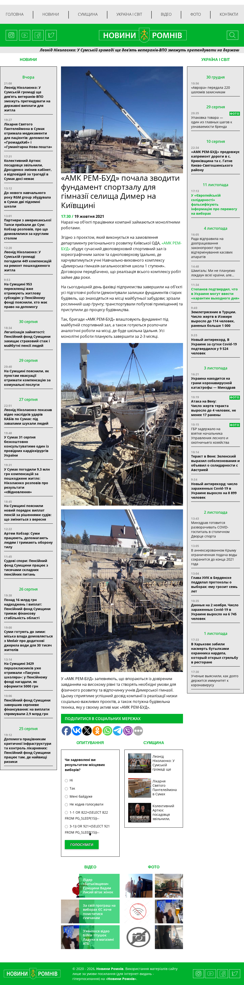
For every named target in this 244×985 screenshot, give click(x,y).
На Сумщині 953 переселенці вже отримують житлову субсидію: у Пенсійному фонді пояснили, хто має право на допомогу (25, 295)
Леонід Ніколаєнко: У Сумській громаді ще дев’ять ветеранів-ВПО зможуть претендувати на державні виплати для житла (27, 98)
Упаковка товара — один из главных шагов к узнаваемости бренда (211, 122)
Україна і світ (129, 14)
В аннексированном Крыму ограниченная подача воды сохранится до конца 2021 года (214, 557)
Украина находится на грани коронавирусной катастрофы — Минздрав (213, 383)
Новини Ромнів (121, 978)
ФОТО (153, 867)
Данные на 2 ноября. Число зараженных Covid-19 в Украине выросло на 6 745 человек (215, 612)
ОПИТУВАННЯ (90, 743)
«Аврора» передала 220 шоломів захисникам (210, 89)
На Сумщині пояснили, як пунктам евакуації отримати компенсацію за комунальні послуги (27, 378)
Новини (50, 14)
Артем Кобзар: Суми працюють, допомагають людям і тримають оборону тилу (28, 540)
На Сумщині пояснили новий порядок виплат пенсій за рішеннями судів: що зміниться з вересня (27, 512)
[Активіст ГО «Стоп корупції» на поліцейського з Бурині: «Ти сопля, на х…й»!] (138, 937)
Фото (195, 14)
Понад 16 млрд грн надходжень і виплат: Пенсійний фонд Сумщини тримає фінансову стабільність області (27, 608)
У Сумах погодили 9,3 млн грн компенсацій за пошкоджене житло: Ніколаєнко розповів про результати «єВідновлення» (27, 480)
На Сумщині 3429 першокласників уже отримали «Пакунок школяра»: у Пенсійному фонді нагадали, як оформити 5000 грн (25, 674)
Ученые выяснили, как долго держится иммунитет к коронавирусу (214, 680)
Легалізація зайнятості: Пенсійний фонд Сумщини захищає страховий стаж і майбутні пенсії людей (27, 339)
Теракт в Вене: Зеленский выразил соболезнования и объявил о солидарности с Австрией (215, 463)
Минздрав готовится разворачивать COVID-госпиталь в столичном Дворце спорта (210, 529)
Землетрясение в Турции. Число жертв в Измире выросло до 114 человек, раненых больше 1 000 (213, 319)
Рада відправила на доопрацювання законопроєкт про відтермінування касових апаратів (212, 247)
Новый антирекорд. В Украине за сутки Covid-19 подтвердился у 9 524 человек (214, 346)
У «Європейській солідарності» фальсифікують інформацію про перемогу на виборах (214, 204)
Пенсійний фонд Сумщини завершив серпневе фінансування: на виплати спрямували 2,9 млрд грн (27, 707)
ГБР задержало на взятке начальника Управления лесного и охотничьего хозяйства (210, 436)
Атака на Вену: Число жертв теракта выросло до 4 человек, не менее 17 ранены (213, 408)
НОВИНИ (28, 60)
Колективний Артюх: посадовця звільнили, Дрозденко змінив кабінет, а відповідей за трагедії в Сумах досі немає (28, 169)
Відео (166, 14)
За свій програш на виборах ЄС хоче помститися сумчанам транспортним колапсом (99, 916)
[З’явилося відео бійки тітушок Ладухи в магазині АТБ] (169, 911)
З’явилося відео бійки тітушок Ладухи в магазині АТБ (98, 937)
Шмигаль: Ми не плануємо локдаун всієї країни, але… (213, 272)
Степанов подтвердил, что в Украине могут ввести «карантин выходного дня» (215, 293)
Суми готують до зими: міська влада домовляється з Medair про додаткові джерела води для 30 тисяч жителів (28, 640)
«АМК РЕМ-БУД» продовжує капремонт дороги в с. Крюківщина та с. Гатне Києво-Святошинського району (215, 160)
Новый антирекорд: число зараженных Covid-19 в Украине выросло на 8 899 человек (214, 491)
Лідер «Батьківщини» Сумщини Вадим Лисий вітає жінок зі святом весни (98, 888)
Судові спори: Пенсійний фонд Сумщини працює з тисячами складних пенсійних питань (26, 567)
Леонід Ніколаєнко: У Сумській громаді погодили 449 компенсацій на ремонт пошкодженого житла (27, 261)
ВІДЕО (90, 867)
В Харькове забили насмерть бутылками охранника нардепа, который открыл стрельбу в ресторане (214, 653)
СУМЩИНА (153, 743)
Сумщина (88, 14)
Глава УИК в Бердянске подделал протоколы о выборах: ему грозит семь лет (214, 584)
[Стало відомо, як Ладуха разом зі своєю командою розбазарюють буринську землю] (138, 886)
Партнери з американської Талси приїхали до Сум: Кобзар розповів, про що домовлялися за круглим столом (27, 229)
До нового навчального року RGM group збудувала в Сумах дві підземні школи (27, 199)
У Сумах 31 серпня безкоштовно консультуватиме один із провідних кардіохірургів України (26, 446)
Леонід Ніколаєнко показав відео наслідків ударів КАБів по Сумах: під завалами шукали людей (28, 417)
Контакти (229, 14)
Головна (15, 14)
